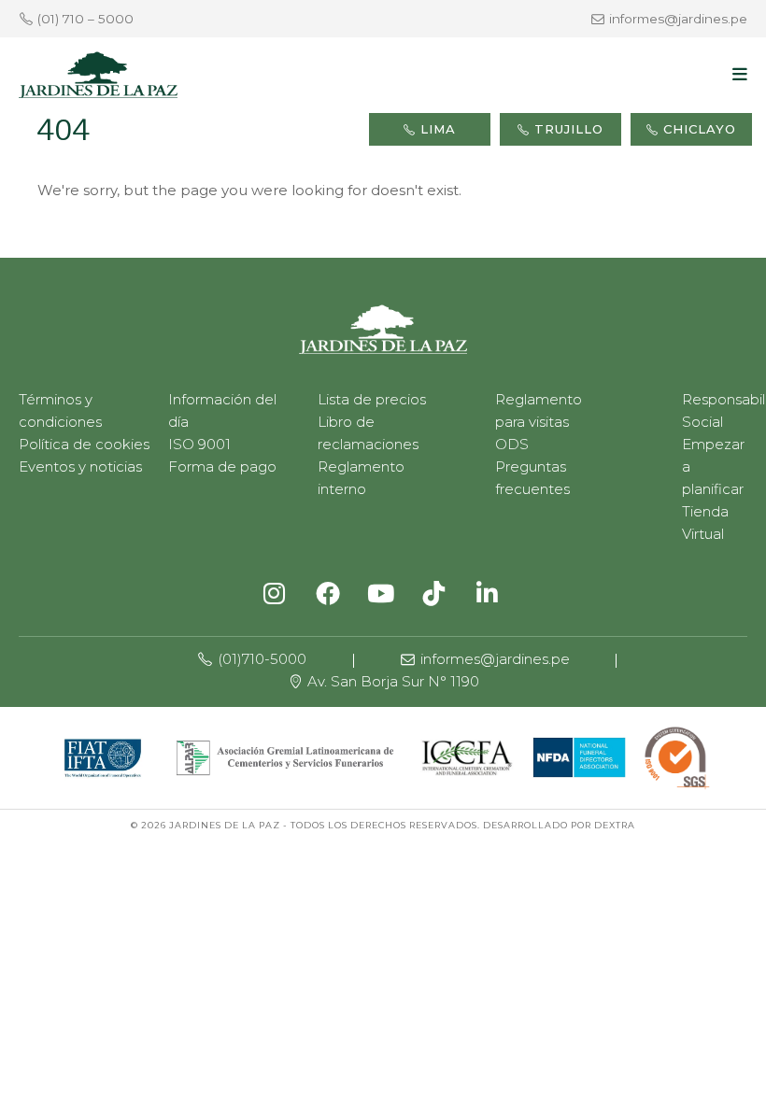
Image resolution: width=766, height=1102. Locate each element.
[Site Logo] (98, 74)
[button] (739, 74)
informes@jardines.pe (678, 18)
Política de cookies (84, 444)
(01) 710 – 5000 (85, 18)
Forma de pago (222, 466)
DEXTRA (614, 825)
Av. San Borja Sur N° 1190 (391, 681)
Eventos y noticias (80, 466)
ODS (512, 444)
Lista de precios (372, 399)
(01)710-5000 (260, 659)
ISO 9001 (199, 444)
